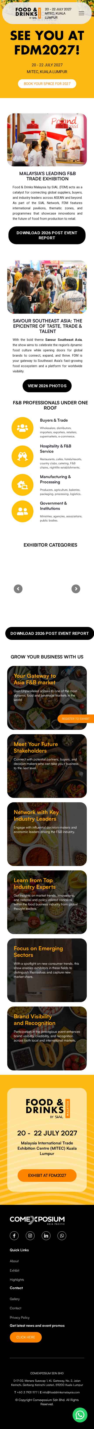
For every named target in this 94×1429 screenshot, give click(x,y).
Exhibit (14, 1270)
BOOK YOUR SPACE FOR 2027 (47, 84)
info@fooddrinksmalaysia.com (61, 1392)
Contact (15, 1308)
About (14, 1261)
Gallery (15, 1299)
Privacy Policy (20, 1317)
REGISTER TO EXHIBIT (76, 718)
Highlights (17, 1280)
